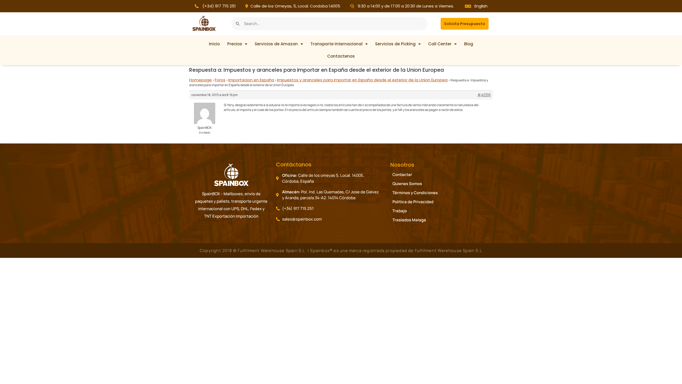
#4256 (484, 95)
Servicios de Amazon (276, 44)
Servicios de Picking (395, 44)
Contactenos (341, 56)
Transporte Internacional (336, 44)
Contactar (402, 174)
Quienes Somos (407, 183)
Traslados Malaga (409, 220)
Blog (468, 44)
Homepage (200, 80)
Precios (234, 44)
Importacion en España (251, 80)
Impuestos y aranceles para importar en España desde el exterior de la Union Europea (362, 80)
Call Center (440, 44)
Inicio (214, 44)
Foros (220, 80)
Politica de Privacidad (412, 202)
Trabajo (399, 211)
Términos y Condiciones (415, 192)
